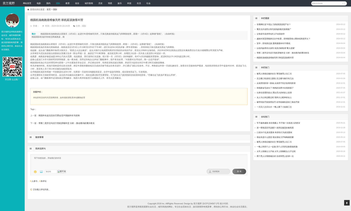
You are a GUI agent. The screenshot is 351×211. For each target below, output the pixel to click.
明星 (110, 3)
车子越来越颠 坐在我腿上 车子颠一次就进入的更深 (278, 123)
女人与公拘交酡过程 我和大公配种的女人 (274, 97)
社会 (148, 3)
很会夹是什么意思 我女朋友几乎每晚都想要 (275, 137)
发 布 (239, 171)
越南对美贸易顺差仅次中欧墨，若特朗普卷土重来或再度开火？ (283, 39)
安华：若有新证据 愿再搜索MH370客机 (273, 43)
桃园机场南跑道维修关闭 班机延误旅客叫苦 (275, 58)
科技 (129, 3)
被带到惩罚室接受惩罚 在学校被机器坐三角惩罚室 (278, 102)
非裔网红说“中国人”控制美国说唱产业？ (274, 24)
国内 (48, 3)
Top (347, 203)
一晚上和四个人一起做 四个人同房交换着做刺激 (277, 147)
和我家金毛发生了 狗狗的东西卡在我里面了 (275, 88)
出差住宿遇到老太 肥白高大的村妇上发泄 (274, 93)
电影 (39, 3)
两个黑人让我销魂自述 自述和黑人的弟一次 (275, 156)
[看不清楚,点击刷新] (61, 171)
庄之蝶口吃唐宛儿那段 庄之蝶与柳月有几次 (275, 78)
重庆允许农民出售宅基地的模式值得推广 (274, 29)
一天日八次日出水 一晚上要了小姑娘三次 (274, 107)
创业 (77, 3)
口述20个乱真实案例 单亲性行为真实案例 (274, 132)
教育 (68, 3)
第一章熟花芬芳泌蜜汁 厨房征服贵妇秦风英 (275, 128)
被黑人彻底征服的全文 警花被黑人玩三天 (274, 74)
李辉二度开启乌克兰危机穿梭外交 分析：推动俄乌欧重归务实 (67, 123)
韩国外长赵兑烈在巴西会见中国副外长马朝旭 (59, 115)
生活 (139, 3)
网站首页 (27, 3)
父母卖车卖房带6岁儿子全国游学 (271, 34)
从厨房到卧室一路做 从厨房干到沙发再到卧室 (276, 83)
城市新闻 (89, 3)
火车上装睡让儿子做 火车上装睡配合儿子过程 (276, 151)
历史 (100, 3)
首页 (49, 9)
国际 (58, 3)
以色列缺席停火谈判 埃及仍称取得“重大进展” (276, 48)
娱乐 (120, 3)
